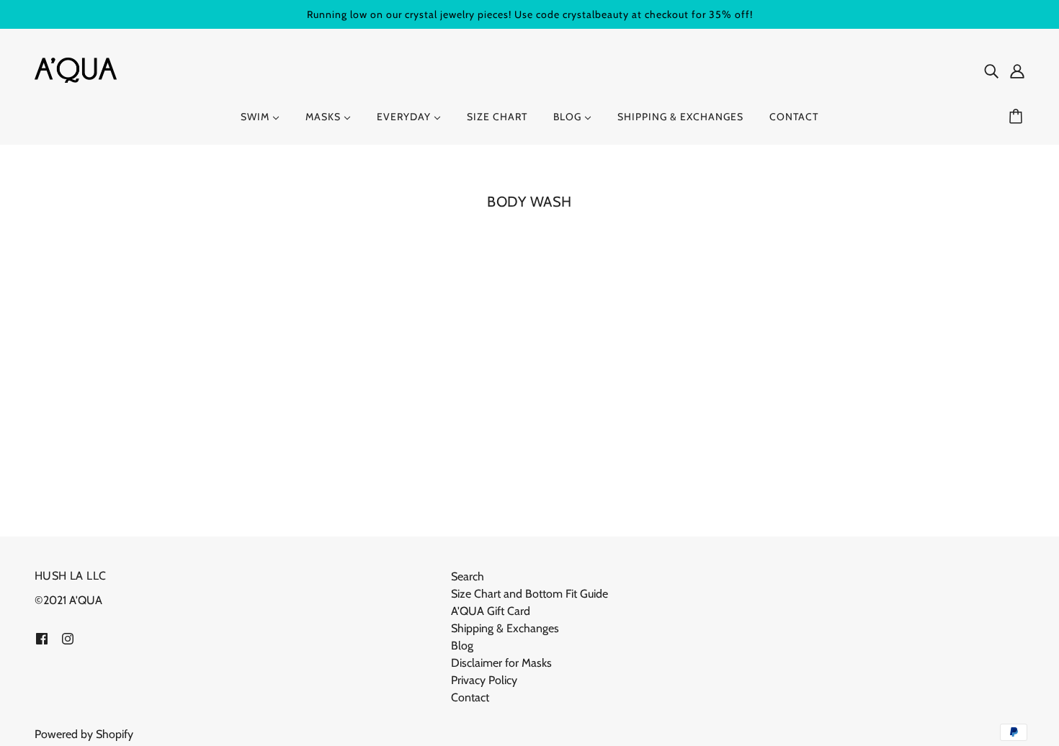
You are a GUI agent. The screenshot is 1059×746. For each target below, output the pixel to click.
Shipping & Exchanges (505, 628)
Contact (470, 697)
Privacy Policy (484, 680)
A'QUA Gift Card (490, 611)
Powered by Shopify (84, 734)
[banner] (76, 69)
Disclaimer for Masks (501, 663)
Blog (462, 645)
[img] (991, 70)
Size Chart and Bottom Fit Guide (529, 594)
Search (467, 576)
